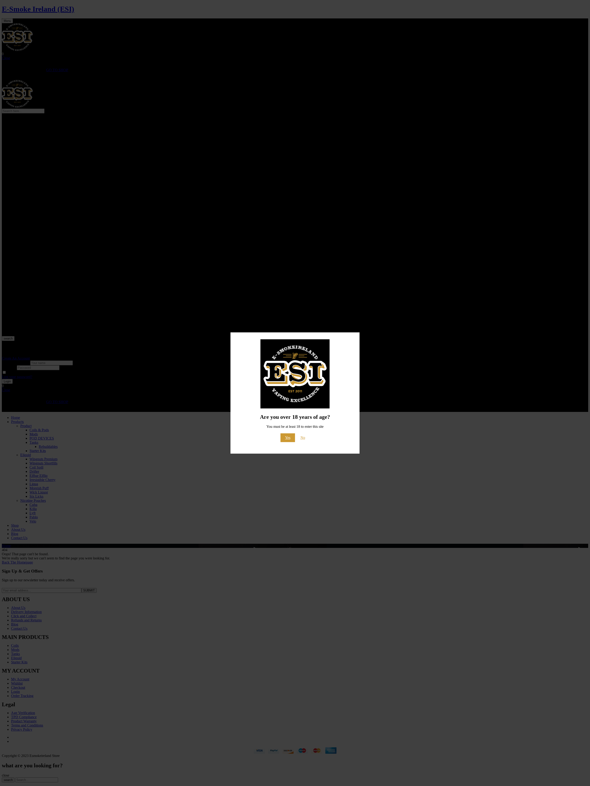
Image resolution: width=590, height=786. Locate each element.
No (303, 438)
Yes (287, 438)
